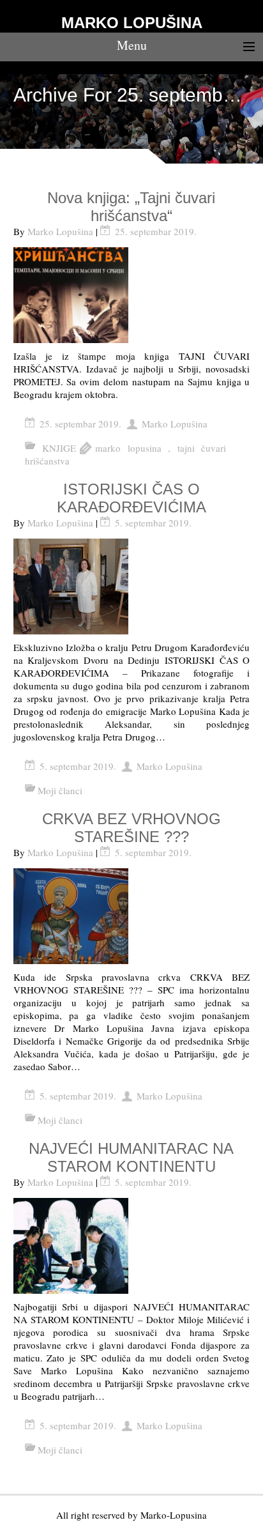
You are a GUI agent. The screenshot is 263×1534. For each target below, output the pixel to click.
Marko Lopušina (60, 231)
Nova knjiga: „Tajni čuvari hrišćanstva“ (131, 206)
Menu (132, 45)
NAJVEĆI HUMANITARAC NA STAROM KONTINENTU (131, 1157)
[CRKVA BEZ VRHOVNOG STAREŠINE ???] (131, 916)
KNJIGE (59, 447)
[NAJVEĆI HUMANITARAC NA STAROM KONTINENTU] (131, 1246)
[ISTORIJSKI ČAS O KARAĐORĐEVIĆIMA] (131, 586)
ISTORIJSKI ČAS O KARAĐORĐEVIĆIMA (131, 498)
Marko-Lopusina (173, 1514)
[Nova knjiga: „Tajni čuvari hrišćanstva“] (131, 295)
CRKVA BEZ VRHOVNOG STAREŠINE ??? (131, 827)
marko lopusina (128, 447)
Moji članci (60, 790)
